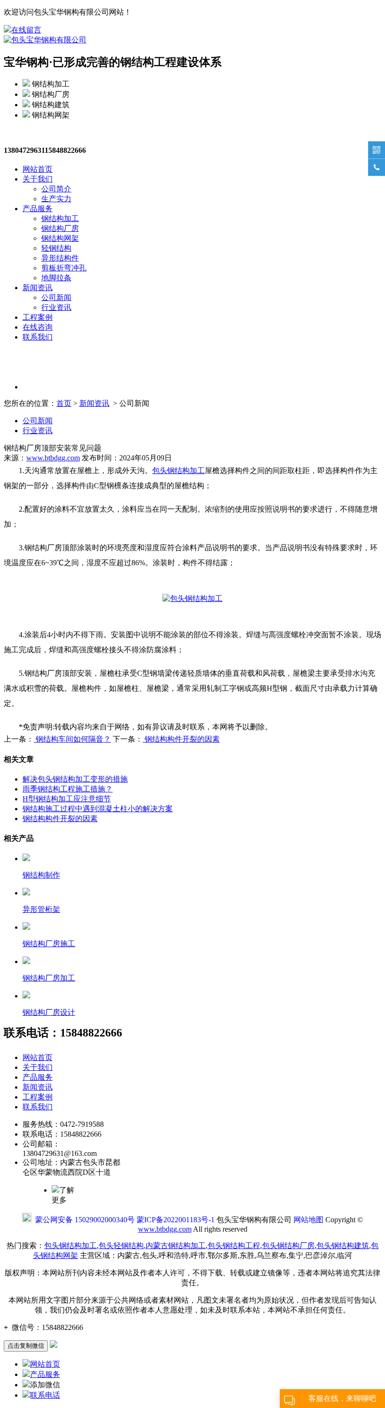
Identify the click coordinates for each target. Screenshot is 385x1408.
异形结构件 (60, 258)
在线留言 (26, 30)
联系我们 (38, 337)
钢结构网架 (60, 238)
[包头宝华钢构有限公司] (45, 40)
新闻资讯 (38, 288)
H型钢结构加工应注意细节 (67, 799)
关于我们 (38, 179)
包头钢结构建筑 (342, 1246)
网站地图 (308, 1220)
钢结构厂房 (60, 228)
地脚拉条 (56, 278)
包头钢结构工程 (234, 1246)
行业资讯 (56, 307)
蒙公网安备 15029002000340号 (85, 1220)
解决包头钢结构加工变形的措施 (75, 779)
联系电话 (45, 1395)
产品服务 (38, 209)
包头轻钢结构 (121, 1246)
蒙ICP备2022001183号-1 (176, 1220)
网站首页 (38, 169)
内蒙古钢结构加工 (176, 1246)
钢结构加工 (60, 218)
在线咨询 (38, 327)
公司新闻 (56, 297)
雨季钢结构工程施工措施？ (68, 789)
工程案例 (38, 317)
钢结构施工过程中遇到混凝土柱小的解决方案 (98, 809)
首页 (63, 403)
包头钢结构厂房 (288, 1246)
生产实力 (56, 199)
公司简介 (56, 189)
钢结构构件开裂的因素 (181, 739)
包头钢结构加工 (178, 471)
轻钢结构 (56, 248)
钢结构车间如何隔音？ (72, 739)
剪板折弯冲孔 (63, 268)
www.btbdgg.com (53, 458)
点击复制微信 (26, 1345)
